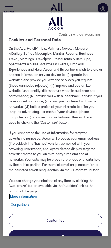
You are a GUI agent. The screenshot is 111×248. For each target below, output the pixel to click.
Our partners (20, 204)
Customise (56, 221)
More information (23, 197)
